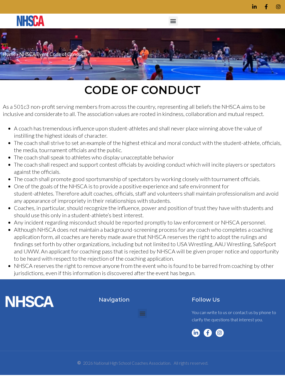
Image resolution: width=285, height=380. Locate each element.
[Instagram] (278, 7)
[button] (173, 21)
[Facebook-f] (266, 7)
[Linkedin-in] (254, 7)
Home (9, 54)
